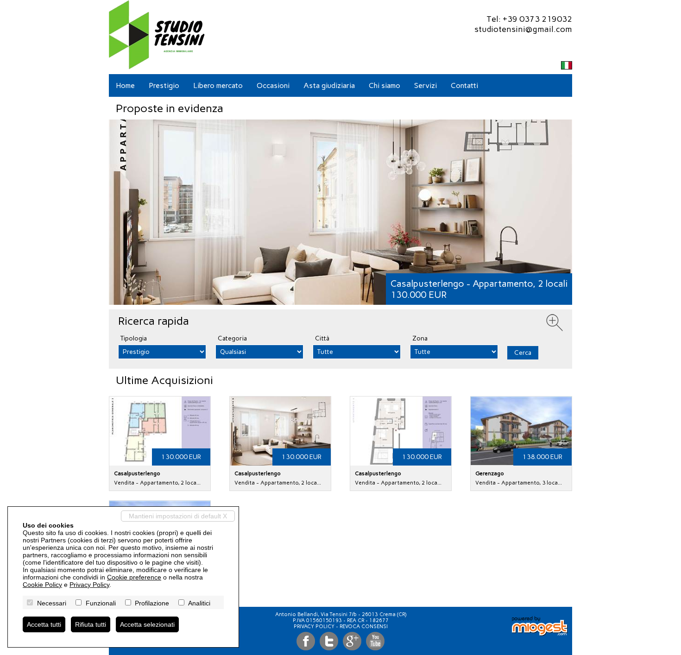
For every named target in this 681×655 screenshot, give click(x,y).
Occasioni (273, 85)
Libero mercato (218, 85)
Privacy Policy (314, 627)
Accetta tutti (44, 624)
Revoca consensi (364, 627)
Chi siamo (384, 85)
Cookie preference (134, 577)
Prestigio (164, 85)
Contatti (464, 85)
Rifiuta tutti (90, 624)
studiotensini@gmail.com (523, 29)
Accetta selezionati (147, 624)
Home (125, 85)
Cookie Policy (42, 584)
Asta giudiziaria (329, 85)
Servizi (425, 85)
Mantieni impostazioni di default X (178, 516)
